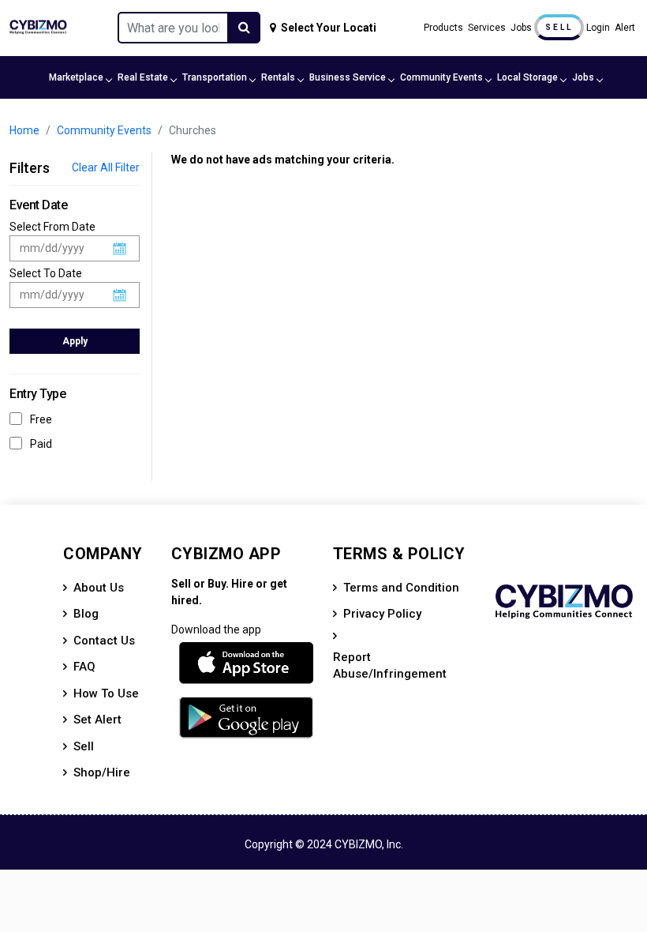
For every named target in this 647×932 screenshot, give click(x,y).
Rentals (278, 77)
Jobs (521, 27)
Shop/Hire (101, 772)
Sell (559, 27)
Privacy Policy (382, 614)
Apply (75, 341)
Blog (86, 614)
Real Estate (143, 77)
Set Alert (97, 719)
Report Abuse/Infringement (390, 665)
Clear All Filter (106, 167)
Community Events (441, 77)
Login (598, 27)
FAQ (84, 667)
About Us (98, 588)
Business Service (347, 77)
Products (443, 27)
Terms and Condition (401, 588)
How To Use (106, 693)
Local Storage (527, 77)
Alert (625, 27)
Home (24, 130)
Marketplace (76, 77)
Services (487, 27)
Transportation (214, 77)
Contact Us (104, 640)
